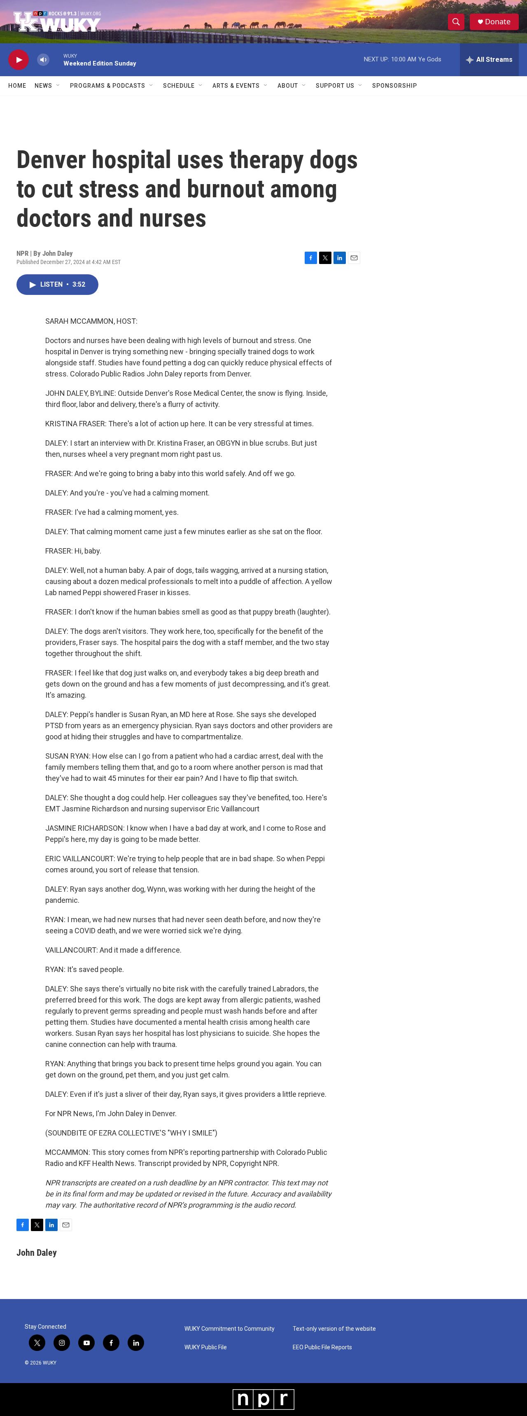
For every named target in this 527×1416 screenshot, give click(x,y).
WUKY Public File (205, 1347)
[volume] (43, 60)
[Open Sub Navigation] (58, 85)
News (43, 85)
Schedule (179, 85)
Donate (498, 21)
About (287, 85)
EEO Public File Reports (322, 1347)
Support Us (335, 85)
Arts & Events (236, 85)
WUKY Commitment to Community (229, 1329)
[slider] (56, 59)
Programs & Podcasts (107, 85)
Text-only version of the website (334, 1329)
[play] (18, 60)
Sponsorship (394, 85)
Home (17, 85)
